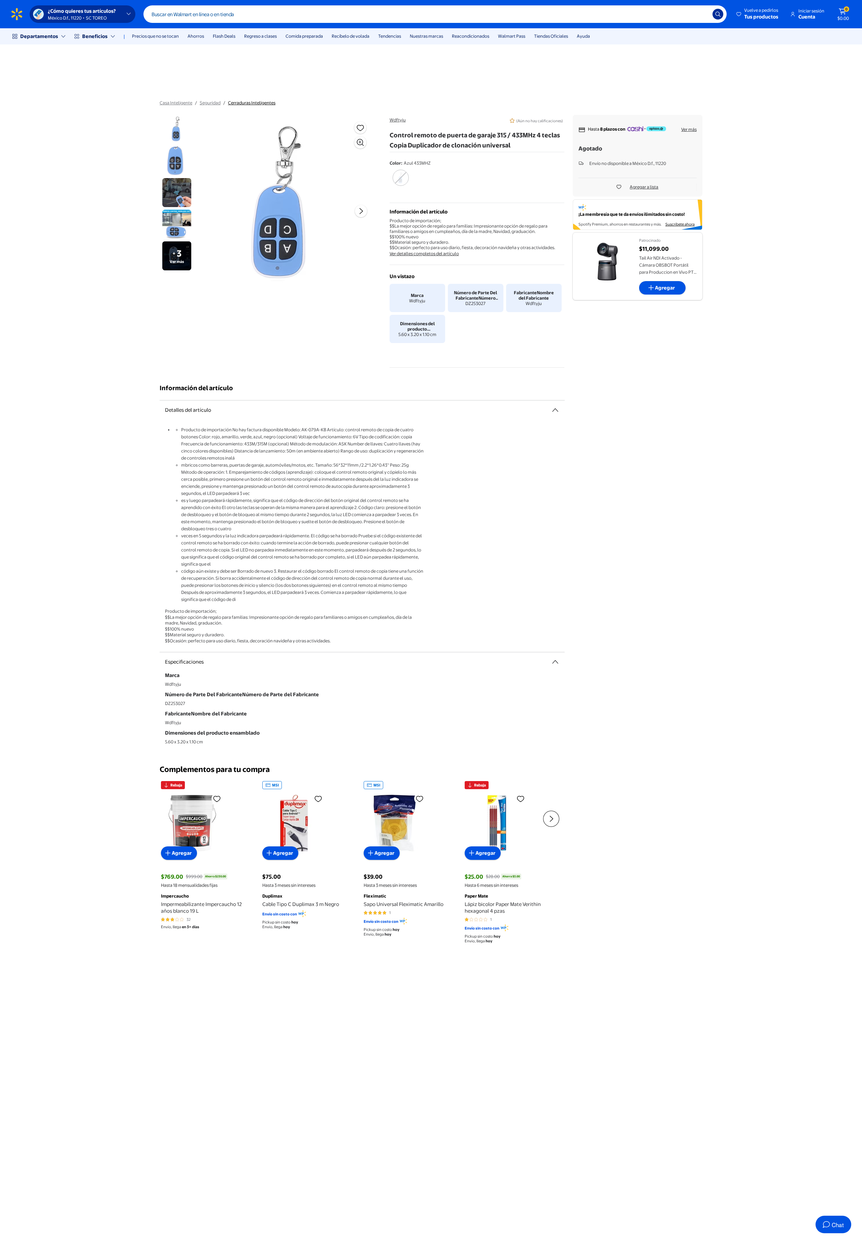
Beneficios (94, 36)
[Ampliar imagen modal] (360, 142)
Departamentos (39, 36)
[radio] (400, 182)
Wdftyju (398, 120)
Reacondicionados (470, 36)
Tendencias (389, 36)
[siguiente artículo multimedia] (361, 211)
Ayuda (583, 36)
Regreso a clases (260, 36)
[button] (758, 14)
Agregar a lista (644, 187)
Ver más (689, 129)
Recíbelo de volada (350, 36)
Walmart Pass (511, 36)
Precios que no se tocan (155, 36)
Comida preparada (304, 36)
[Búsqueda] (717, 14)
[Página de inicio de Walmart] (17, 14)
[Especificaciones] (555, 662)
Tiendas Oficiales (551, 36)
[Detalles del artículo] (555, 410)
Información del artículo (196, 388)
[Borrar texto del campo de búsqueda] (702, 14)
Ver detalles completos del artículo (424, 253)
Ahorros (196, 36)
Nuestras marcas (426, 36)
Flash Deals (224, 36)
